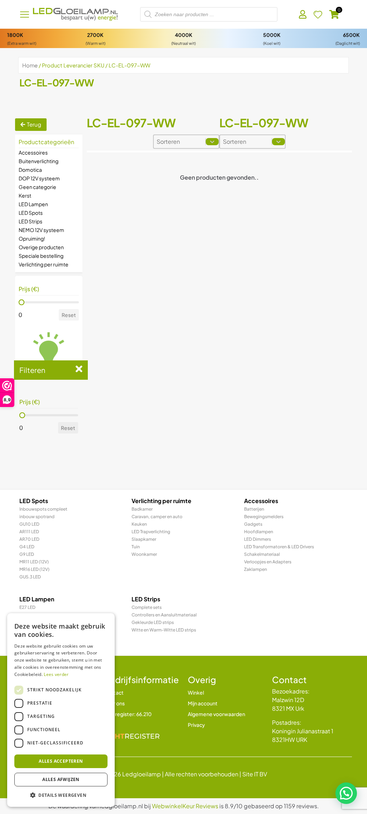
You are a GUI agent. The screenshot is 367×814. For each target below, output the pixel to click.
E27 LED (27, 607)
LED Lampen (33, 204)
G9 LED (26, 554)
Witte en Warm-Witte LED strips (164, 630)
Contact (114, 692)
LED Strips (30, 221)
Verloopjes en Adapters (267, 561)
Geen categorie (37, 187)
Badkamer (142, 509)
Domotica (30, 169)
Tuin (136, 546)
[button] (346, 793)
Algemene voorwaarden (216, 714)
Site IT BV (254, 774)
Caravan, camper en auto (157, 516)
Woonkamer (144, 554)
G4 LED (26, 546)
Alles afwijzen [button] (61, 779)
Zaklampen (255, 569)
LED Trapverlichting (151, 531)
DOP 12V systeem (39, 178)
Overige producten (41, 247)
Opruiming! (32, 238)
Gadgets (253, 524)
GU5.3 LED (30, 576)
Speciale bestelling (41, 255)
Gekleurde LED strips (153, 622)
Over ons (114, 703)
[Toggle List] (212, 141)
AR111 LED (29, 531)
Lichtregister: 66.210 (128, 714)
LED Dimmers (257, 539)
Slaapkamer (144, 539)
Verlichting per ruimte (43, 264)
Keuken (139, 524)
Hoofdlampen (258, 531)
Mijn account (203, 703)
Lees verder (56, 674)
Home (30, 65)
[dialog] (61, 710)
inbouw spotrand (36, 516)
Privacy (196, 724)
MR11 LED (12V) (34, 561)
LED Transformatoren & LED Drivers (279, 546)
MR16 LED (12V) (34, 569)
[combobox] (179, 141)
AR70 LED (29, 539)
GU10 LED (29, 524)
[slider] (21, 302)
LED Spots (31, 212)
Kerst (25, 195)
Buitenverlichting (38, 161)
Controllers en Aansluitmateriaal (164, 614)
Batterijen (254, 509)
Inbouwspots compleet (43, 509)
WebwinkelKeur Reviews (185, 806)
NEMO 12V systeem (41, 230)
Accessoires (33, 152)
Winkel (196, 692)
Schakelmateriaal (262, 554)
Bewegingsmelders (263, 516)
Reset (69, 315)
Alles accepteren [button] (61, 761)
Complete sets (147, 607)
